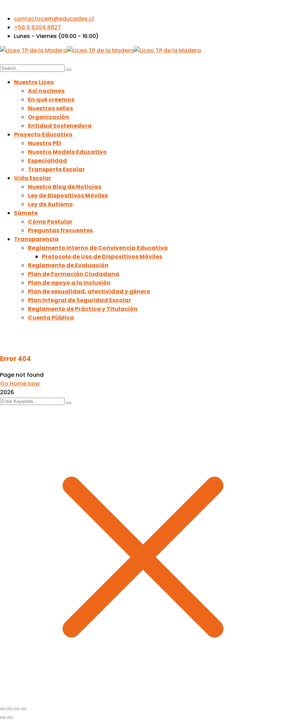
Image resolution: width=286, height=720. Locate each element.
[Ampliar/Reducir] (3, 709)
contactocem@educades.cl (54, 19)
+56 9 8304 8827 (37, 27)
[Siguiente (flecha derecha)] (10, 718)
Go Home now (20, 384)
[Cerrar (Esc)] (24, 709)
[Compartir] (17, 709)
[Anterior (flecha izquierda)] (3, 718)
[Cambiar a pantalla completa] (10, 709)
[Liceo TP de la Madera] (33, 50)
